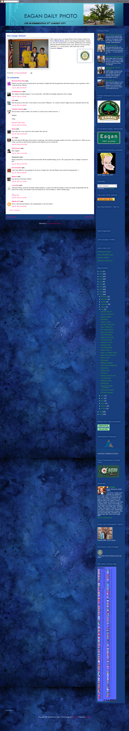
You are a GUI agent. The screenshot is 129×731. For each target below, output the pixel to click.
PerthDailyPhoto (17, 91)
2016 (101, 284)
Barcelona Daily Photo (18, 122)
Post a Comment (15, 210)
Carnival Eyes (105, 383)
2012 (101, 292)
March (103, 403)
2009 (101, 414)
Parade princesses (106, 380)
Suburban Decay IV (106, 311)
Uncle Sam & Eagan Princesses (107, 386)
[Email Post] (31, 73)
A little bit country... (106, 322)
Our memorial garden (107, 392)
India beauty (104, 319)
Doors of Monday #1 (106, 327)
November (104, 299)
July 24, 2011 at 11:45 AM (19, 153)
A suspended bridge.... (107, 347)
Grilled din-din (105, 368)
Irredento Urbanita (17, 109)
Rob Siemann (16, 148)
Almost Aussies (105, 357)
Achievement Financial (104, 251)
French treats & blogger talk (109, 365)
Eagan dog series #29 (107, 337)
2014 (101, 286)
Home (50, 217)
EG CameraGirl (16, 167)
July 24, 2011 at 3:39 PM (19, 172)
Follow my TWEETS (103, 257)
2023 (101, 271)
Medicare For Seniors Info (105, 260)
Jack (13, 137)
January (103, 408)
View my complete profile (104, 517)
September (104, 304)
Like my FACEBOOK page (105, 255)
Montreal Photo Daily (18, 81)
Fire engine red (110, 80)
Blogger (88, 717)
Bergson (14, 176)
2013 (101, 289)
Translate (111, 188)
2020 (101, 279)
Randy (14, 129)
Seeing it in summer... (107, 342)
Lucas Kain (15, 185)
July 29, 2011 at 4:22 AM (19, 206)
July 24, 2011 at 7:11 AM (19, 96)
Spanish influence (106, 350)
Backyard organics (106, 317)
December (104, 296)
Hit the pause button (112, 45)
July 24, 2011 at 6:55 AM (19, 87)
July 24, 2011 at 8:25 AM (19, 125)
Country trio (104, 373)
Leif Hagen (112, 487)
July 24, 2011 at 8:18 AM (19, 105)
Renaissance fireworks (107, 390)
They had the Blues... (107, 334)
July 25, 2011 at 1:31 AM (19, 197)
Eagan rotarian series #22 (108, 355)
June (102, 395)
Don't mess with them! (107, 314)
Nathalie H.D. (16, 201)
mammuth (75, 717)
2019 (101, 281)
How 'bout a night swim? (108, 324)
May (102, 398)
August (103, 307)
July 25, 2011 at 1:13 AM (19, 181)
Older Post (89, 217)
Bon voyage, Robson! (107, 329)
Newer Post (11, 217)
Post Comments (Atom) (54, 223)
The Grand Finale (106, 378)
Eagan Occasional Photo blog (114, 56)
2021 (101, 276)
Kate (13, 100)
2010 (101, 412)
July (102, 309)
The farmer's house (106, 340)
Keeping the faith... (106, 345)
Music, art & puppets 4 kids (109, 352)
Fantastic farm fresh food (108, 375)
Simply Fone (15, 195)
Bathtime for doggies (107, 363)
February (104, 406)
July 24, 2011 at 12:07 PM (19, 164)
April (102, 401)
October (103, 302)
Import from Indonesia (107, 332)
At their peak (104, 360)
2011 (101, 294)
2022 (101, 274)
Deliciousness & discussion (114, 34)
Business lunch (105, 370)
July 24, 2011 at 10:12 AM (19, 144)
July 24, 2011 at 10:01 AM (19, 134)
